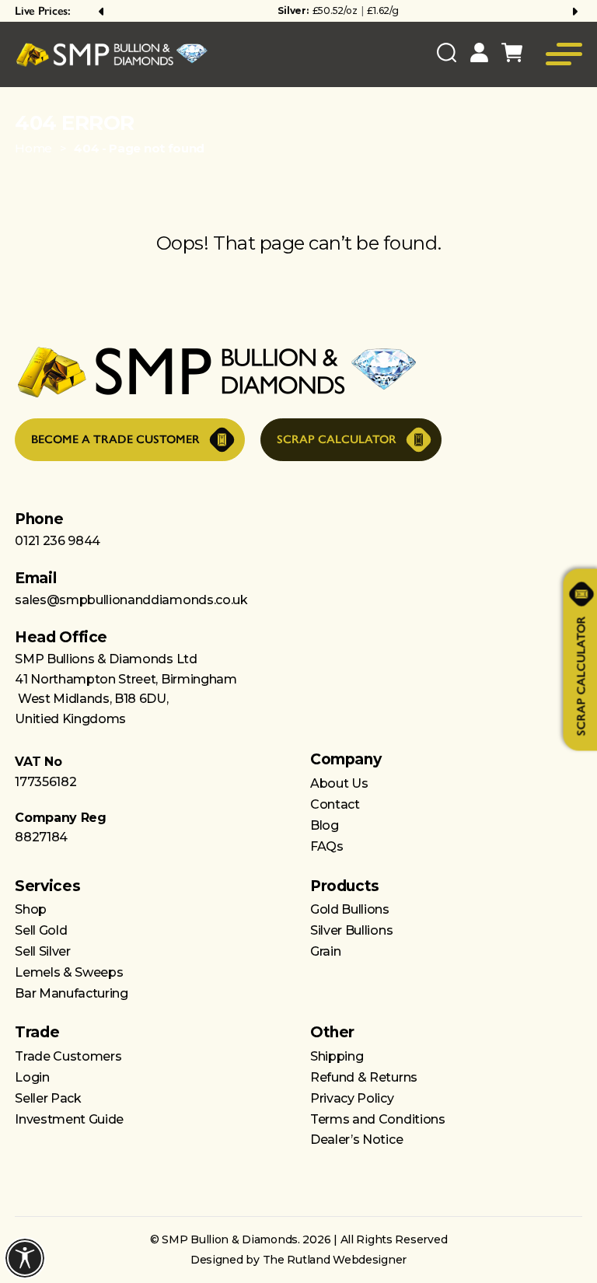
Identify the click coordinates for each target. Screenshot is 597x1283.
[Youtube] (236, 1182)
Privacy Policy (352, 1098)
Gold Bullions (349, 909)
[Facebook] (329, 1182)
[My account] (479, 55)
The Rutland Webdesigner (335, 1260)
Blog (324, 825)
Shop (31, 909)
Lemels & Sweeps (69, 972)
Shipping (336, 1056)
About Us (339, 783)
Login (32, 1077)
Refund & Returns (363, 1077)
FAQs (327, 846)
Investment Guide (69, 1119)
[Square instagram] (267, 1182)
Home (33, 148)
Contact (335, 804)
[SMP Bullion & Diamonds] (112, 55)
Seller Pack (48, 1098)
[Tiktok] (298, 1182)
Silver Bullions (351, 930)
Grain (325, 951)
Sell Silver (42, 951)
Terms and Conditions (377, 1119)
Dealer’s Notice (356, 1139)
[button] (102, 10)
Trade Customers (68, 1056)
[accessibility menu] (24, 1258)
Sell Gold (41, 930)
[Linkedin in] (359, 1182)
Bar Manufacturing (71, 993)
